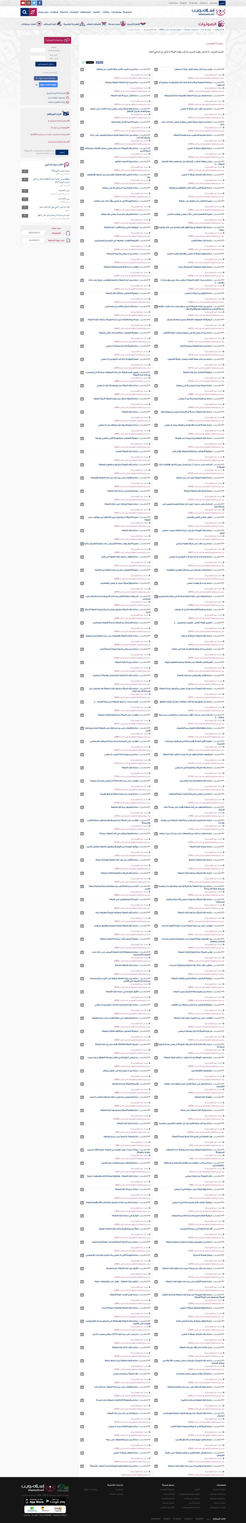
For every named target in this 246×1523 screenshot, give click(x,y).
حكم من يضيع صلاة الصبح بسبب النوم (192, 991)
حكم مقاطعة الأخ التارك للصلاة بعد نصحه (117, 1400)
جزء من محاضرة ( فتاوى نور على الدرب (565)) (206, 539)
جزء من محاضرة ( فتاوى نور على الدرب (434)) (206, 276)
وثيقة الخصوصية (59, 1515)
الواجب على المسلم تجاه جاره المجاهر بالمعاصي (114, 741)
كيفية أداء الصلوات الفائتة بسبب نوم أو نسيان (189, 319)
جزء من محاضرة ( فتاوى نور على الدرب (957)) (132, 1053)
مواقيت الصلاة (116, 1494)
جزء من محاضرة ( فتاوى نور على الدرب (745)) (206, 816)
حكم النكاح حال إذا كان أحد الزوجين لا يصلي (190, 557)
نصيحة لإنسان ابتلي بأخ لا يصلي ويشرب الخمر (189, 214)
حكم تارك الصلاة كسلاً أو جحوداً (196, 636)
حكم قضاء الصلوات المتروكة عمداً (195, 267)
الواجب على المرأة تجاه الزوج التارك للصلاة (118, 715)
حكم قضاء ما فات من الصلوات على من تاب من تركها (186, 833)
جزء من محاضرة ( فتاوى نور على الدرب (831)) (206, 934)
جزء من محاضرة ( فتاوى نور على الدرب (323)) (132, 117)
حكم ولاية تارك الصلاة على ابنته (196, 1110)
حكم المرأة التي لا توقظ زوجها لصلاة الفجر (191, 1426)
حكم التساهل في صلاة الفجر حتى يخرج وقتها (115, 1018)
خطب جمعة (219, 1503)
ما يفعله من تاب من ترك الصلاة (122, 1413)
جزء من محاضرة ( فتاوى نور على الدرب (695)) (206, 750)
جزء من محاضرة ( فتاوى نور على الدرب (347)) (132, 157)
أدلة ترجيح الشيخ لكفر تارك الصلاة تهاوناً (118, 1229)
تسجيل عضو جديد (56, 97)
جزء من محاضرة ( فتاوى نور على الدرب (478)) (132, 368)
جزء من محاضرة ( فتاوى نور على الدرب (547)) (132, 513)
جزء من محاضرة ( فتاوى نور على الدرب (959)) (206, 1066)
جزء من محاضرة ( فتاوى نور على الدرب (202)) (206, 1343)
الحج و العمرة (168, 1498)
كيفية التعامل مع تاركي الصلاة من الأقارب (191, 1005)
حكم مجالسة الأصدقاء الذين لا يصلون (193, 609)
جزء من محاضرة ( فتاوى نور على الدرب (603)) (206, 631)
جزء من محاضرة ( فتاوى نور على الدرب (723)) (132, 776)
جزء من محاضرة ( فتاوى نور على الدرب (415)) (206, 262)
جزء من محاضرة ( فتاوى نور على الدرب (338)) (132, 144)
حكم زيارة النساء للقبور (126, 161)
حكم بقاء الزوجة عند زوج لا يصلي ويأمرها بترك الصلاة (185, 688)
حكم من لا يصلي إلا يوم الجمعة (122, 254)
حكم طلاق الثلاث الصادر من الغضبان (194, 728)
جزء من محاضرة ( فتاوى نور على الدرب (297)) (206, 1475)
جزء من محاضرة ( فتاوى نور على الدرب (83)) (132, 1185)
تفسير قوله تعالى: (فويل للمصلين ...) (193, 622)
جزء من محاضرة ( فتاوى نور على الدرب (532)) (206, 500)
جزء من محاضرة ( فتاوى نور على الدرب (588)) (206, 605)
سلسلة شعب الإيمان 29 (61, 170)
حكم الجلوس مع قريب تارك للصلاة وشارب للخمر (114, 1097)
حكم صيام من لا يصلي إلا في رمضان (120, 188)
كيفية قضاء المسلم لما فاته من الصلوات (191, 1215)
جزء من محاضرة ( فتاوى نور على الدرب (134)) (206, 1237)
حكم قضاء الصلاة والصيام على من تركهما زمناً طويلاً (112, 636)
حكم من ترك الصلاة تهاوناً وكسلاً (121, 82)
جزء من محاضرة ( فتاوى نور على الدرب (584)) (206, 592)
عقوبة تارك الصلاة (203, 1097)
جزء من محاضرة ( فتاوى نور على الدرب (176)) (206, 1290)
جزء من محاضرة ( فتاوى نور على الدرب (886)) (206, 1000)
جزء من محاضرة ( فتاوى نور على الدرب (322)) (206, 117)
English (183, 3)
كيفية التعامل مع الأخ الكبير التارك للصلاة (191, 978)
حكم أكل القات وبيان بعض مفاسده (194, 1374)
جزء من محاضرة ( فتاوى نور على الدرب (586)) (132, 592)
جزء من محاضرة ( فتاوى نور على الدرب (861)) (206, 974)
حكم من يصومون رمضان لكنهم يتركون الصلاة (189, 1242)
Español (214, 3)
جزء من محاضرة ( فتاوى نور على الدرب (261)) (206, 1396)
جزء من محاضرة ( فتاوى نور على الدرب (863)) (206, 987)
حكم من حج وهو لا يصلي (199, 583)
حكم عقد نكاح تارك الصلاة (125, 1347)
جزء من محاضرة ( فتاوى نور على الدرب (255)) (206, 1382)
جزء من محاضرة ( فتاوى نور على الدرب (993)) (206, 1106)
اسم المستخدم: (53, 49)
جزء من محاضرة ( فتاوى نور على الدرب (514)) (132, 447)
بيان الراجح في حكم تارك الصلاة (122, 491)
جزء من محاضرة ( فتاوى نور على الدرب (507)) (206, 447)
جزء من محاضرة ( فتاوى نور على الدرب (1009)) (131, 1119)
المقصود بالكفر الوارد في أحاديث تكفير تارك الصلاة (187, 754)
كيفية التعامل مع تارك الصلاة (197, 372)
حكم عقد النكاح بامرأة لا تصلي (196, 174)
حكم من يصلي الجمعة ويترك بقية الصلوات (190, 794)
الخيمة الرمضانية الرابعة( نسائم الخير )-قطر (53, 215)
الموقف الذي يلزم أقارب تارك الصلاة (121, 227)
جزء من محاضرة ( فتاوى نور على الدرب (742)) (206, 803)
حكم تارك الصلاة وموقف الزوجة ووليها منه (117, 912)
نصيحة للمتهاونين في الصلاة (123, 899)
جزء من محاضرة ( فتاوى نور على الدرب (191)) (206, 1317)
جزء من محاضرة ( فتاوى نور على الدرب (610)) (132, 658)
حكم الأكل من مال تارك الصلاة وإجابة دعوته (116, 860)
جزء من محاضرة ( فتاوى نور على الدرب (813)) (206, 908)
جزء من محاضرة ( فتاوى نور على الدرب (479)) (206, 381)
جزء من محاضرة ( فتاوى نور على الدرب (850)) (132, 948)
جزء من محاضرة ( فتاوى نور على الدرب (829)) (132, 921)
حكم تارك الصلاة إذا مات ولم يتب (195, 781)
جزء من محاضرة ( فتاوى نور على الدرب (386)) (206, 223)
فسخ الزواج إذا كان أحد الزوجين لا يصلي (119, 359)
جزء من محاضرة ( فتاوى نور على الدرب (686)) (132, 737)
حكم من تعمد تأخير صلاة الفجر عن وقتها (117, 69)
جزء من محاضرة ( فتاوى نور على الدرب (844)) (206, 948)
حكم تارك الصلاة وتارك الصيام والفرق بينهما (116, 926)
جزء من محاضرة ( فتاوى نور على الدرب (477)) (206, 368)
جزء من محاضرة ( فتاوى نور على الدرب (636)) (132, 710)
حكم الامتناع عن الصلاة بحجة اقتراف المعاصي (115, 622)
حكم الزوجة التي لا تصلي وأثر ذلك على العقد (116, 201)
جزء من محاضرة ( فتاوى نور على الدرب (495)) (132, 421)
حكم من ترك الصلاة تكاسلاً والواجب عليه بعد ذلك (113, 280)
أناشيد (197, 1489)
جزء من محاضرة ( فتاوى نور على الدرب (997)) (206, 1119)
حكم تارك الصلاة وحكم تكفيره (196, 1400)
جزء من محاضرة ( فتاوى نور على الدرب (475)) (132, 355)
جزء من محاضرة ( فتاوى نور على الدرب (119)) (132, 1211)
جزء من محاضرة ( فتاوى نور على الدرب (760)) (132, 829)
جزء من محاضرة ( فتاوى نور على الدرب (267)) (132, 1409)
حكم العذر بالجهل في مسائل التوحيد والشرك (189, 570)
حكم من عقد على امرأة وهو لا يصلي (194, 543)
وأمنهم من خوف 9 (59, 122)
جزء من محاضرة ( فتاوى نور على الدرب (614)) (206, 671)
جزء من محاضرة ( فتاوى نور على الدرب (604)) (132, 631)
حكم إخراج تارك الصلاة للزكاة (198, 491)
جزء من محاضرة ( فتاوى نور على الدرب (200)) (132, 1330)
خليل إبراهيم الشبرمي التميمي (60, 218)
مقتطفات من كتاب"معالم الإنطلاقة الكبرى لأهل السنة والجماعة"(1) (51, 181)
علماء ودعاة (114, 24)
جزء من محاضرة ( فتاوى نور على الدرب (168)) (132, 1264)
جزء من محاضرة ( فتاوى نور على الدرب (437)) (132, 276)
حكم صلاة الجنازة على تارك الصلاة (121, 504)
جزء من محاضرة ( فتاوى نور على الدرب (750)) (132, 816)
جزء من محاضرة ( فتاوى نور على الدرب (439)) (206, 289)
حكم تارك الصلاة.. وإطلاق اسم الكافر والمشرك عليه (112, 1176)
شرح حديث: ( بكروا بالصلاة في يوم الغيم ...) (116, 702)
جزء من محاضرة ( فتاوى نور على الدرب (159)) (206, 1264)
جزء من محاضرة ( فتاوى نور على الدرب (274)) (132, 1422)
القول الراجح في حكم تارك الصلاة (122, 991)
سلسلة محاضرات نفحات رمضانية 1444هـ (49, 128)
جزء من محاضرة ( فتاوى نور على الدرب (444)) (132, 289)
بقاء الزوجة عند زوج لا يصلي (198, 1176)
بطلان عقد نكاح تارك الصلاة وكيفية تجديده (190, 965)
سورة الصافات (64, 198)
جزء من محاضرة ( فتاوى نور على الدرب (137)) (132, 1237)
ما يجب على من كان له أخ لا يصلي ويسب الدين (115, 1334)
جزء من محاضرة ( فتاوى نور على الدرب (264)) (132, 1396)
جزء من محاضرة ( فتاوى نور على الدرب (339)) (206, 157)
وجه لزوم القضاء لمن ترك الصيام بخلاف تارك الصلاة (113, 319)
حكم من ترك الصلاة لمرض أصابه (196, 346)
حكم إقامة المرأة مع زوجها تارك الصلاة (119, 1110)
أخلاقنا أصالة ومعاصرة (58, 136)
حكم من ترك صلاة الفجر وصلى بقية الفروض (190, 359)
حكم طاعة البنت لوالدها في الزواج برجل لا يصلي (188, 425)
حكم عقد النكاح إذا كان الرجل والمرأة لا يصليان (115, 675)
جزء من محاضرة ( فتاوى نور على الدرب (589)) (132, 605)
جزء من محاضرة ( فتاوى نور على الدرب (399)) (206, 236)
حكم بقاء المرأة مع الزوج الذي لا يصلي (193, 767)
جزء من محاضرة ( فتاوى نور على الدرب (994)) (132, 1106)
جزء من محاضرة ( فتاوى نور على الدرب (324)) (206, 131)
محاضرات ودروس (217, 1494)
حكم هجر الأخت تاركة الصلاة (124, 1294)
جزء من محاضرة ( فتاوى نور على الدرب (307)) (132, 78)
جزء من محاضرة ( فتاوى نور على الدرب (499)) (206, 434)
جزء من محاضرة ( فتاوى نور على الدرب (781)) (206, 855)
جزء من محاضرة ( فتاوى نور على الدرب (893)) (132, 1000)
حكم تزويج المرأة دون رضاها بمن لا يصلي (118, 425)
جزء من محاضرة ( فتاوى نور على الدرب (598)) (132, 618)
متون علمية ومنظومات (189, 1494)
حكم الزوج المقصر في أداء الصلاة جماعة (118, 833)
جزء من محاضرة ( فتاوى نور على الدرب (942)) (206, 1027)
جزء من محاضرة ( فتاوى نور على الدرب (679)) (206, 737)
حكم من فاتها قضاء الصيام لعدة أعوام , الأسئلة (114, 1466)
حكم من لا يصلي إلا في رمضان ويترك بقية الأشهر (187, 333)
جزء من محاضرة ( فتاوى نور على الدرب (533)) (132, 500)
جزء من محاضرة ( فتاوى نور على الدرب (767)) (206, 842)
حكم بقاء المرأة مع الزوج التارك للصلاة (119, 873)
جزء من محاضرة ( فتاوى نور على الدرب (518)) (132, 460)
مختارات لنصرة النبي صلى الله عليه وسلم (54, 207)
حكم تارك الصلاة (130, 412)
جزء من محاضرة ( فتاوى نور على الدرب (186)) (132, 1303)
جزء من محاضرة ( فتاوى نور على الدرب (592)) (206, 618)
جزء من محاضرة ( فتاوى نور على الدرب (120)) (206, 1224)
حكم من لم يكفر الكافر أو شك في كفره (192, 649)
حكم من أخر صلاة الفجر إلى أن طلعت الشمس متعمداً (185, 1123)
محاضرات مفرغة (217, 1498)
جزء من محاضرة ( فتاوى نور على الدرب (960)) (132, 1066)
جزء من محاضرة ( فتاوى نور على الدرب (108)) (132, 1198)
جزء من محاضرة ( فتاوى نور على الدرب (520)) (132, 473)
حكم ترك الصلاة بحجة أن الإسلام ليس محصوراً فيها (186, 412)
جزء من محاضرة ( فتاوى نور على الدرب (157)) (132, 1251)
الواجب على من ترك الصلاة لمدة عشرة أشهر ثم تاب (187, 926)
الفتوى (96, 12)
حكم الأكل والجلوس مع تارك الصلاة (194, 675)
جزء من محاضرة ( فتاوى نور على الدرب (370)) (132, 183)
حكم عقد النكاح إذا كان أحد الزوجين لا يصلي (116, 1005)
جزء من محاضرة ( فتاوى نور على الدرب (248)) (132, 1356)
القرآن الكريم (133, 24)
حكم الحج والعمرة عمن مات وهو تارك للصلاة (190, 1466)
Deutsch (204, 3)
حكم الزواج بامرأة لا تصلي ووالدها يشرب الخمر (189, 254)
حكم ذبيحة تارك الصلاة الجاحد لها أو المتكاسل (115, 1242)
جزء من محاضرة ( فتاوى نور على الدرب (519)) (206, 473)
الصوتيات (73, 12)
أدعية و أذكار (194, 1503)
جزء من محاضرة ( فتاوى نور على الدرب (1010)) (205, 1132)
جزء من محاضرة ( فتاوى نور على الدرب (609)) (206, 658)
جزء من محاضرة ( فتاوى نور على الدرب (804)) (206, 895)
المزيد (62, 152)
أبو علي (67, 210)
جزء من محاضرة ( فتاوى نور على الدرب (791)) (206, 882)
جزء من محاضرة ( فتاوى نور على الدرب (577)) (132, 565)
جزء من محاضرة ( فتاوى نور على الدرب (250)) (206, 1369)
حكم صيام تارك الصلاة (200, 846)
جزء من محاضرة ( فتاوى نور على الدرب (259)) (132, 1382)
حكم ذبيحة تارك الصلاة (126, 662)
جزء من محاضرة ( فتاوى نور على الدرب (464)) (132, 328)
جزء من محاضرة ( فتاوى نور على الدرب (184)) (206, 1303)
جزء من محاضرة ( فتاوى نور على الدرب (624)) (132, 684)
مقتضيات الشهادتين (201, 1070)
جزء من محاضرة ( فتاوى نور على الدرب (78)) (132, 1172)
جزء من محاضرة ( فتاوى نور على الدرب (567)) (206, 552)
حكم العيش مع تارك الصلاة (124, 807)
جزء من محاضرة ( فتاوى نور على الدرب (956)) (206, 1053)
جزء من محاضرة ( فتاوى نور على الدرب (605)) (206, 645)
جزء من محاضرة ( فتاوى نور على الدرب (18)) (132, 1132)
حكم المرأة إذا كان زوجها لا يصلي (122, 346)
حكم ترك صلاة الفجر (201, 240)
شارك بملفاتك (28, 24)
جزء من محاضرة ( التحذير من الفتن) (135, 1475)
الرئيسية (127, 12)
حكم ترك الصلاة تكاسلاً (200, 860)
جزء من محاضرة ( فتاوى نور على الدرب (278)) (206, 1435)
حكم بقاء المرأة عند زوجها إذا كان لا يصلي (117, 385)
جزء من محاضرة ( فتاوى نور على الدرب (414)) (132, 249)
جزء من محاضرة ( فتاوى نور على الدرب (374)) (206, 197)
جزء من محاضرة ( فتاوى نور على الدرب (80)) (206, 1185)
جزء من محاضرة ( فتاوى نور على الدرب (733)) (132, 789)
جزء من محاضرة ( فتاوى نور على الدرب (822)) (206, 921)
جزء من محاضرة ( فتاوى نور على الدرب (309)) (132, 91)
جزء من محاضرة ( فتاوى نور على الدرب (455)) (132, 315)
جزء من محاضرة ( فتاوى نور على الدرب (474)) (206, 355)
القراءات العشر (94, 24)
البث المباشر (50, 24)
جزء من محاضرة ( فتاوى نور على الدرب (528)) (206, 486)
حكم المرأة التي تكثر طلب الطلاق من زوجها (190, 188)
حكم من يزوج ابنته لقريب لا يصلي (121, 754)
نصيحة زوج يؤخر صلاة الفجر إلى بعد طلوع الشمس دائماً (111, 543)
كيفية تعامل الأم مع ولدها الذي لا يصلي (192, 1202)
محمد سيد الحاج (65, 185)
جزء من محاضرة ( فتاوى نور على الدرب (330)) (206, 144)
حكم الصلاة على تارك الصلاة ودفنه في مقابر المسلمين (185, 596)
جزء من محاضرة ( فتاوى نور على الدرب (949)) (132, 1027)
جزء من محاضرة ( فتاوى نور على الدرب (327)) (132, 131)
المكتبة (64, 12)
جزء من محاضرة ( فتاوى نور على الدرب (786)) (132, 869)
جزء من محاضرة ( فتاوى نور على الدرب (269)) (206, 1422)
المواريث (54, 12)
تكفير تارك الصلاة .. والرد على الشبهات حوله (116, 1281)
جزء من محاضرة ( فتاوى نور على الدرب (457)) (206, 328)
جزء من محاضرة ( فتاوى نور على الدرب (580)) (132, 579)
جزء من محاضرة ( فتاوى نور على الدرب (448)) (206, 302)
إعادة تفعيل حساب (56, 102)
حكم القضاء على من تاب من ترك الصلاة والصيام (114, 478)
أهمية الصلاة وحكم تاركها (125, 1084)
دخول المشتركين (46, 64)
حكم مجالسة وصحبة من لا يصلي (195, 398)
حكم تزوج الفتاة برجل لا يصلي (123, 1426)
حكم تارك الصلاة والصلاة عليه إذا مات (120, 1308)
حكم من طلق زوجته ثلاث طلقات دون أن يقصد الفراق (186, 702)
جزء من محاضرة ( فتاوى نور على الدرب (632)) (132, 697)
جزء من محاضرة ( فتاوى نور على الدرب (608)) (132, 645)
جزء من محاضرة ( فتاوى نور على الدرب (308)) (206, 91)
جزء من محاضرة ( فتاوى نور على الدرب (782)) (132, 855)
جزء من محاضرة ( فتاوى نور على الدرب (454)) (132, 302)
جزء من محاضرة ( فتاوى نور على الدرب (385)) (206, 210)
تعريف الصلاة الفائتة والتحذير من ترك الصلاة (116, 1044)
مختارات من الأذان (192, 1498)
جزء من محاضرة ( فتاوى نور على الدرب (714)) (206, 776)
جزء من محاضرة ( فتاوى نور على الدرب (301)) (206, 78)
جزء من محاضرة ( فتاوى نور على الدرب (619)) (206, 684)
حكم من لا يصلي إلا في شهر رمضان (120, 1070)
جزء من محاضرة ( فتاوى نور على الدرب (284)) (206, 1448)
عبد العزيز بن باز (211, 75)
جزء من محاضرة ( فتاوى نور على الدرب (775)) (132, 842)
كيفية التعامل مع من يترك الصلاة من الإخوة (116, 570)
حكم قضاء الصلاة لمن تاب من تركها (194, 478)
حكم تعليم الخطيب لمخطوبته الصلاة (192, 135)
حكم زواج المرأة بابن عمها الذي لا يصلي (193, 1189)
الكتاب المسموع (217, 1507)
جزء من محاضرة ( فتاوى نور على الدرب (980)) (206, 1093)
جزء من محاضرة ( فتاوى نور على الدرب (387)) (132, 223)
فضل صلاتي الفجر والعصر (199, 517)
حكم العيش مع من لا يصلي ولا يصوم (119, 214)
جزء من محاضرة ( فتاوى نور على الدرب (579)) (206, 579)
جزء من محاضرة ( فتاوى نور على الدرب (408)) (206, 249)
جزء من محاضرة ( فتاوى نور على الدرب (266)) (206, 1409)
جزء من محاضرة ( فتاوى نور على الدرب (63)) (132, 1158)
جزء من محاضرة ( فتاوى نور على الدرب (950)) (206, 1040)
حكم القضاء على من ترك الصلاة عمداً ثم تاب (116, 1387)
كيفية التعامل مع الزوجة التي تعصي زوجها (116, 438)
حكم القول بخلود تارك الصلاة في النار (119, 557)
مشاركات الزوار (90, 1489)
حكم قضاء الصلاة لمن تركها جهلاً (121, 1360)
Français (193, 3)
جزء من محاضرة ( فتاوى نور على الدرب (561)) (132, 526)
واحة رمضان (168, 1494)
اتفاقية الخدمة (45, 1515)
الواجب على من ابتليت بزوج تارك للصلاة (193, 1018)
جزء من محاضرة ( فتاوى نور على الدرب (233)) (206, 1356)
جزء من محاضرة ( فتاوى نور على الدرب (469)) (132, 341)
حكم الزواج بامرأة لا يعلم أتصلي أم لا (194, 1321)
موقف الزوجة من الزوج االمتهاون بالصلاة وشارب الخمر (112, 846)
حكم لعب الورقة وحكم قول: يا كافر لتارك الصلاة (188, 1057)
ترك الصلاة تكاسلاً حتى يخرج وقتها (121, 1136)
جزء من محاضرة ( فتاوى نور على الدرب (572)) (206, 565)
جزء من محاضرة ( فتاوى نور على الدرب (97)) (206, 1198)
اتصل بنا (35, 1515)
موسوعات (116, 12)
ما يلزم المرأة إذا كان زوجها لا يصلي (195, 1031)
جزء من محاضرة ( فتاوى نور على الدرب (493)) (132, 407)
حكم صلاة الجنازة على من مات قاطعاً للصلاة (189, 1387)
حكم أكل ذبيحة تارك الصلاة (124, 95)
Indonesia (173, 3)
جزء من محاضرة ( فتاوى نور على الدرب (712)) (206, 763)
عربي (222, 3)
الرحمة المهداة (167, 1489)
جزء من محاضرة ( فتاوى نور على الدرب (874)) (132, 987)
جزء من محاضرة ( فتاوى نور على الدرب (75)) (206, 1172)
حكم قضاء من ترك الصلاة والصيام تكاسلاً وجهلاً (188, 95)
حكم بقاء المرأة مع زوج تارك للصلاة (195, 873)
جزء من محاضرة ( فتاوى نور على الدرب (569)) (132, 552)
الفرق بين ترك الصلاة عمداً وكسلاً (122, 1268)
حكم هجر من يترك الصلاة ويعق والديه (119, 794)
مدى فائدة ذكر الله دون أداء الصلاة (195, 1347)
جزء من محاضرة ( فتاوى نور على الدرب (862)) (132, 974)
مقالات (105, 12)
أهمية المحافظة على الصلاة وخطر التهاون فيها (188, 662)
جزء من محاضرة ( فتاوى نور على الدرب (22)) (206, 1145)
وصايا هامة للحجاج (202, 1255)
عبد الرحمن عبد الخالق (63, 174)
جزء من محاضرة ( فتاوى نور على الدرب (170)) (206, 1277)
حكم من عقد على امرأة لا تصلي (196, 109)
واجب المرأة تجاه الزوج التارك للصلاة (195, 952)
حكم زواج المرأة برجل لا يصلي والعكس (119, 583)
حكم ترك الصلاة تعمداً (127, 451)
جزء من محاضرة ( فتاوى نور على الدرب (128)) (132, 1224)
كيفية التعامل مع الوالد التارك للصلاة (120, 1031)
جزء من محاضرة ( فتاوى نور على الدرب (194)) (206, 1330)
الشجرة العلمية (71, 24)
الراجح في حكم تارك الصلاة (125, 1215)
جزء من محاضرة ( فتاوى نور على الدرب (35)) (132, 1145)
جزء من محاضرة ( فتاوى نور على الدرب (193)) (132, 1317)
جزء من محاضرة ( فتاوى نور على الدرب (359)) (206, 183)
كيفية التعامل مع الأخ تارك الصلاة (122, 293)
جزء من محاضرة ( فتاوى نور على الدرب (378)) (132, 197)
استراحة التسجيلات (191, 1507)
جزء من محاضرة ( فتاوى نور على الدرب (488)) (132, 381)
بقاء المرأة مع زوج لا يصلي (125, 1374)
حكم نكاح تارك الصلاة (127, 1123)
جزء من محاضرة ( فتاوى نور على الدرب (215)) (132, 1343)
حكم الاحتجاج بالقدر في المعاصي (121, 306)
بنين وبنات (43, 12)
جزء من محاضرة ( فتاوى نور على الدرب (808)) (132, 895)
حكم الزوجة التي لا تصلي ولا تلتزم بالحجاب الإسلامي (112, 1255)
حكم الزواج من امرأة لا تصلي (198, 293)
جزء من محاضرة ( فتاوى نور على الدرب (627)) (206, 697)
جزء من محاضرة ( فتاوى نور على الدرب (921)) (206, 1013)
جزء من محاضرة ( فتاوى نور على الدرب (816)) (132, 908)
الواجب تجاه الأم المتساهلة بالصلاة (121, 267)
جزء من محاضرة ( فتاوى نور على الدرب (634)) (206, 710)
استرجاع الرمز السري (56, 93)
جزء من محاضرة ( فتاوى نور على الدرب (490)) (206, 407)
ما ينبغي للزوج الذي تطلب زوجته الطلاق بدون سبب (112, 1057)
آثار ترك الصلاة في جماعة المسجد (196, 1229)
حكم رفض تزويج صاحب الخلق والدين (194, 1439)
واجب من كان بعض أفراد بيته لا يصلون (193, 69)
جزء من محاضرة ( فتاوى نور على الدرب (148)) (206, 1251)
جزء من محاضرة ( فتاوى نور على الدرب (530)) (132, 486)
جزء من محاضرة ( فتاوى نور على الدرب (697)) (132, 750)
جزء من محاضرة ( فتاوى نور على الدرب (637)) (206, 724)
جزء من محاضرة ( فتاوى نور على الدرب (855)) (132, 961)
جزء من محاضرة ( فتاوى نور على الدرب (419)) (132, 262)
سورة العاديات (64, 190)
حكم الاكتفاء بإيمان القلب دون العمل (119, 1163)
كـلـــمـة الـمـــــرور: (53, 56)
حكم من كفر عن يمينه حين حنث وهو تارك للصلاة (187, 1268)
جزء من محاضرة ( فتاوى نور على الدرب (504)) (132, 434)
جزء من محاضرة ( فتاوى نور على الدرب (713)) (132, 763)
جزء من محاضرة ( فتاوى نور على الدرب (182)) (132, 1290)
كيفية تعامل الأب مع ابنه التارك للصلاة (119, 939)
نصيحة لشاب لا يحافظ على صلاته (195, 201)
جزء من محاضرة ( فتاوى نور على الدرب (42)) (206, 1158)
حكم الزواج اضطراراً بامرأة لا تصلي (196, 1308)
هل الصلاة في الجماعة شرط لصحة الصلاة (192, 1136)
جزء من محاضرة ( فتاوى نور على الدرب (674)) (132, 724)
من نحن (27, 1515)
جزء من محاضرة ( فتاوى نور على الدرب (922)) (132, 1013)
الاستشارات (85, 12)
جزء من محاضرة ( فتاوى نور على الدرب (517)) (206, 460)
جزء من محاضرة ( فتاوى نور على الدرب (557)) (206, 526)
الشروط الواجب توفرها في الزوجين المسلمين (116, 240)
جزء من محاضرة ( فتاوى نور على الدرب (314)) (206, 104)
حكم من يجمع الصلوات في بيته (122, 1439)
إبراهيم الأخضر (65, 202)
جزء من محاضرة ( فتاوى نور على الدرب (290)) (206, 1461)
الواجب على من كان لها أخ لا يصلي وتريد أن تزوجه (114, 781)
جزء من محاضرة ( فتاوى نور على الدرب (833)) (132, 934)
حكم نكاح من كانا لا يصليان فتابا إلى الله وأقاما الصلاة (112, 1202)
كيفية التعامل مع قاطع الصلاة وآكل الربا (192, 451)
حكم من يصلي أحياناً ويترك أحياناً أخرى (119, 649)
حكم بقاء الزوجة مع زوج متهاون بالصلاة (118, 464)
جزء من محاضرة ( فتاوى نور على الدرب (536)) (206, 513)
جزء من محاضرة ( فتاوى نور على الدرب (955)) (132, 1040)
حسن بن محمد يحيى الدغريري (60, 194)
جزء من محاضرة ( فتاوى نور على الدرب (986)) (132, 1093)
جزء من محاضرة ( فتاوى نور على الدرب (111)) (206, 1211)
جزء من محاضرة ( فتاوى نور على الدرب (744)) (132, 803)
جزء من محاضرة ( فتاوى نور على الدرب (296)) (132, 1461)
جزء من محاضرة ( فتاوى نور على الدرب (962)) (206, 1079)
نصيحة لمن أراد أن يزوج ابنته (124, 122)
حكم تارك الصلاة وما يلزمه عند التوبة (193, 438)
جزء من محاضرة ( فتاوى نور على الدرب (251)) (132, 1369)
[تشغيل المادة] (156, 69)
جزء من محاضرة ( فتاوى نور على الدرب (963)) (132, 1079)
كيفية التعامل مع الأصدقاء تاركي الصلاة (118, 333)
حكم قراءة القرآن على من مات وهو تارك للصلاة (189, 1281)
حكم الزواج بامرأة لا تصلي (199, 148)
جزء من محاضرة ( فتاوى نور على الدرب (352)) (206, 170)
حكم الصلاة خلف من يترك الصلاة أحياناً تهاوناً (116, 398)
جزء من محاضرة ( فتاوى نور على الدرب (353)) (132, 170)
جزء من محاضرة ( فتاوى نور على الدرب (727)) (206, 789)
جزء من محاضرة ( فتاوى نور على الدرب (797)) (132, 882)
